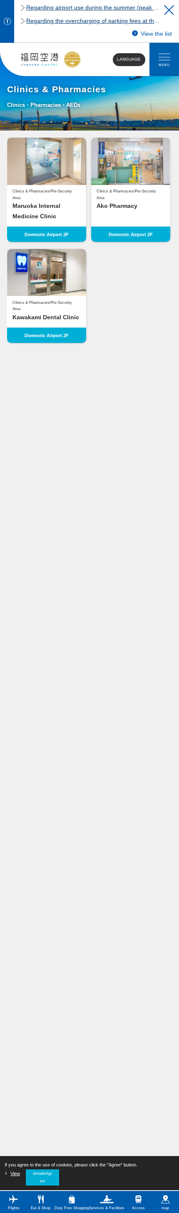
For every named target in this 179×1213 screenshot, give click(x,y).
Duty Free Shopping (72, 1208)
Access (138, 1208)
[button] (169, 10)
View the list (156, 34)
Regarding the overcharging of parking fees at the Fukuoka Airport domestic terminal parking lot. (93, 21)
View (15, 1173)
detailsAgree (42, 1177)
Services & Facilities (106, 1208)
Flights (14, 1208)
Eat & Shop (40, 1208)
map (165, 1208)
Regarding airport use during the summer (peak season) (93, 8)
